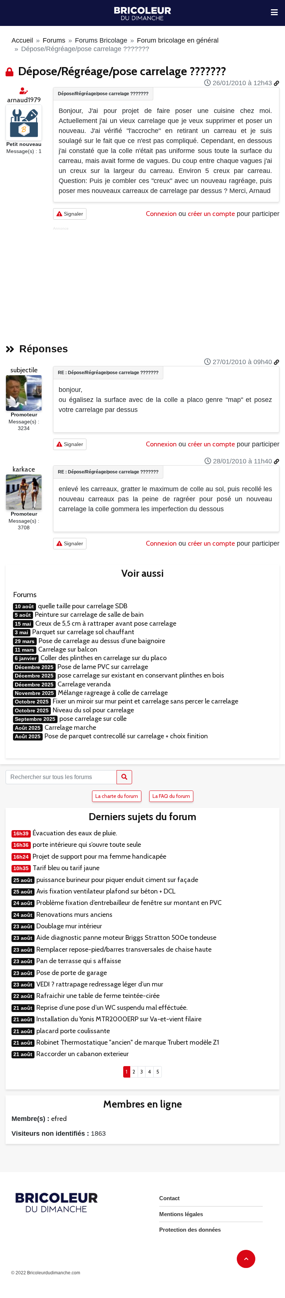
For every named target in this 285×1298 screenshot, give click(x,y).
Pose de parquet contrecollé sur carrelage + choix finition (126, 736)
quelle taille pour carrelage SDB (82, 606)
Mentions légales (181, 1214)
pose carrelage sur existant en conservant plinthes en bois (141, 675)
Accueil (22, 40)
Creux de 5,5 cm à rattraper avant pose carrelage (105, 623)
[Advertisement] (166, 283)
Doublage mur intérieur (69, 926)
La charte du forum (116, 796)
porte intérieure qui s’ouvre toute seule (87, 845)
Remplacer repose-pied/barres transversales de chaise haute (124, 949)
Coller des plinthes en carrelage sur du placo (103, 658)
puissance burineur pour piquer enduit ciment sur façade (117, 880)
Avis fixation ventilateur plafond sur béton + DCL (106, 891)
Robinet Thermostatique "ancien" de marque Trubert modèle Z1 (127, 1042)
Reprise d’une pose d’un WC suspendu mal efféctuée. (112, 1008)
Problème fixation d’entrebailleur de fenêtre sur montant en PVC (129, 903)
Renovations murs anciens (74, 915)
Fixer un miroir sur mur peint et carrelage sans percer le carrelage (145, 701)
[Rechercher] (124, 777)
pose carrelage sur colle (93, 719)
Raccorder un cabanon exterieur (82, 1054)
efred (59, 1119)
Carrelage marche (70, 727)
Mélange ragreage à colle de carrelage (113, 693)
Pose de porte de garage (71, 973)
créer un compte (211, 214)
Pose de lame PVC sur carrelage (103, 667)
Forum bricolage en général (178, 40)
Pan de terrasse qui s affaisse (78, 961)
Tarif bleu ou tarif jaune (66, 868)
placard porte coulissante (73, 1031)
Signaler (72, 214)
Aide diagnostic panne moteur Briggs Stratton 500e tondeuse (126, 937)
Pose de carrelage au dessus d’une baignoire (102, 641)
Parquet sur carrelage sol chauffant (83, 632)
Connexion (161, 214)
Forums (54, 40)
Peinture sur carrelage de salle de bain (89, 614)
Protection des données (190, 1230)
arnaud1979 (24, 100)
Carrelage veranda (84, 684)
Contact (169, 1198)
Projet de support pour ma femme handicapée (99, 856)
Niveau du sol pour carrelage (93, 710)
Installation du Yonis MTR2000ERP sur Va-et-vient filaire (119, 1019)
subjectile (23, 370)
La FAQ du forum (171, 796)
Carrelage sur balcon (67, 649)
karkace (24, 469)
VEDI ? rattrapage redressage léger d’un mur (99, 984)
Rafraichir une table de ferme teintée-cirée (98, 996)
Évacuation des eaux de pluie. (75, 833)
